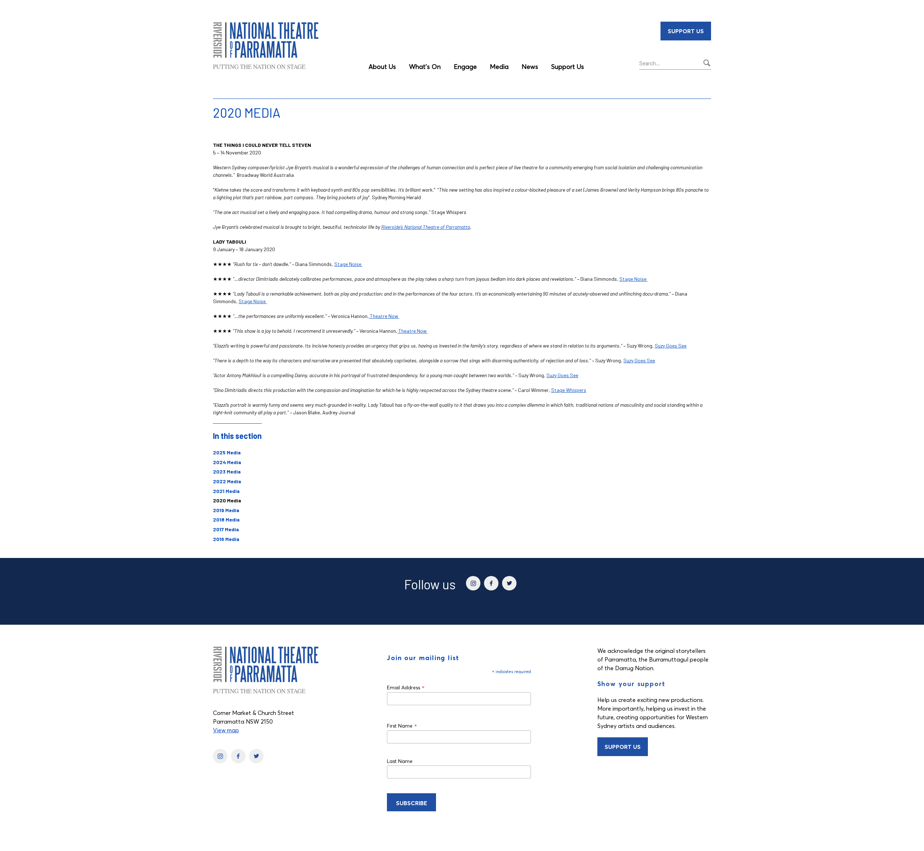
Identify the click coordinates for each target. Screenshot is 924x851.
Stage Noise (348, 264)
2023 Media (227, 471)
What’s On (425, 66)
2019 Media (226, 510)
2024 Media (227, 462)
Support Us (567, 66)
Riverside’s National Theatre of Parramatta (425, 227)
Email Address (406, 687)
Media (499, 66)
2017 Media (226, 529)
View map (226, 730)
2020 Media (227, 500)
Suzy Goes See (671, 345)
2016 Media (226, 539)
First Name (402, 725)
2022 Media (227, 481)
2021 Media (226, 491)
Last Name (400, 761)
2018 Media (226, 519)
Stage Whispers (568, 390)
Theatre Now (384, 316)
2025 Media (227, 452)
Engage (465, 66)
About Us (382, 66)
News (530, 66)
